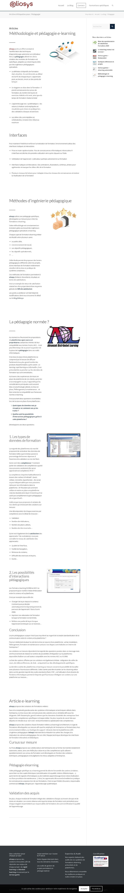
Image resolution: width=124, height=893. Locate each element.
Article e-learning (24, 700)
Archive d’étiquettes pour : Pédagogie (24, 14)
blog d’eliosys (19, 298)
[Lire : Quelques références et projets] (95, 63)
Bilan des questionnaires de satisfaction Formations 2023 (106, 43)
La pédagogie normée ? (29, 321)
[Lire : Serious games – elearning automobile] (95, 69)
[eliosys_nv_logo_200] (21, 5)
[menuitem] (61, 5)
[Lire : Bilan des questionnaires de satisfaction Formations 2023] (95, 43)
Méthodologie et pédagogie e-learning (42, 33)
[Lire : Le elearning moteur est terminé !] (95, 51)
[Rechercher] (112, 5)
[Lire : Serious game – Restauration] (95, 57)
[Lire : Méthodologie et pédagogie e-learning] (95, 75)
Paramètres (96, 889)
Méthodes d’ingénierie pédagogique (40, 200)
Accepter (84, 889)
